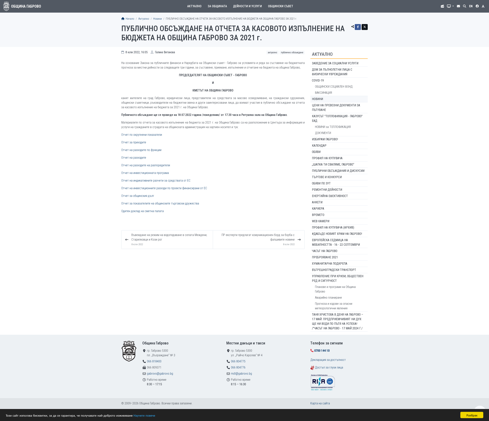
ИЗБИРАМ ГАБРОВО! (325, 139)
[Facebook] (358, 27)
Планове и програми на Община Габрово (335, 289)
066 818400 (154, 361)
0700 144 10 (322, 350)
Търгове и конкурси (327, 177)
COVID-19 (318, 80)
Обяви (316, 152)
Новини (157, 18)
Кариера (318, 208)
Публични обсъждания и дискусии (338, 171)
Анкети (317, 202)
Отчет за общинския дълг (137, 196)
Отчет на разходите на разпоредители (145, 165)
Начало (129, 18)
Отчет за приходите (133, 142)
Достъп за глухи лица (329, 367)
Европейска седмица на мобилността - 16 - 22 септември (336, 242)
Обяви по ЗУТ (321, 183)
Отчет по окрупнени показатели (141, 135)
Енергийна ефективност (330, 196)
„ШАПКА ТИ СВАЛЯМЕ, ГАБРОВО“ (333, 164)
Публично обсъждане (292, 52)
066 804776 (238, 367)
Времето (318, 215)
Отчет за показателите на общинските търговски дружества (160, 203)
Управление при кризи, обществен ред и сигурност (337, 278)
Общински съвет (280, 6)
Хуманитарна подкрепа (329, 263)
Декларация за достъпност (328, 360)
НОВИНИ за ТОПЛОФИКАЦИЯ (333, 127)
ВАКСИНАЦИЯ (323, 93)
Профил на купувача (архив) (333, 227)
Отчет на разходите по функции (141, 150)
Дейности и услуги (247, 6)
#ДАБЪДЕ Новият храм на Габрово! (337, 234)
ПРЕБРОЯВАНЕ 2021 (325, 257)
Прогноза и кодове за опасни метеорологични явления (333, 306)
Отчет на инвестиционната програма (145, 173)
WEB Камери (320, 221)
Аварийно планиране (328, 297)
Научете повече (144, 415)
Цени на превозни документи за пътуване (336, 107)
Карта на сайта (320, 403)
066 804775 (238, 361)
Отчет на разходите (133, 157)
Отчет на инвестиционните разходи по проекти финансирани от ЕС (164, 188)
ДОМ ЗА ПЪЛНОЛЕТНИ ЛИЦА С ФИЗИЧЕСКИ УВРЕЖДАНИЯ (332, 72)
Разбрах (471, 415)
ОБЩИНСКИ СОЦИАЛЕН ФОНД (334, 86)
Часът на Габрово (324, 251)
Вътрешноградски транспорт (334, 270)
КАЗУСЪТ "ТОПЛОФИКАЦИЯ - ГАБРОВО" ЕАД (337, 118)
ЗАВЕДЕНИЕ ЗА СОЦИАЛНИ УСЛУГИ (335, 63)
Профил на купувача (327, 158)
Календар (319, 145)
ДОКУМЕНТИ (323, 133)
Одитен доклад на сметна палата (142, 211)
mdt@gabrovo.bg (241, 373)
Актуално (194, 6)
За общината (217, 6)
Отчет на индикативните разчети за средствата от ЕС (155, 180)
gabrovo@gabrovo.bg (160, 373)
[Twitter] (365, 27)
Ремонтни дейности (327, 190)
